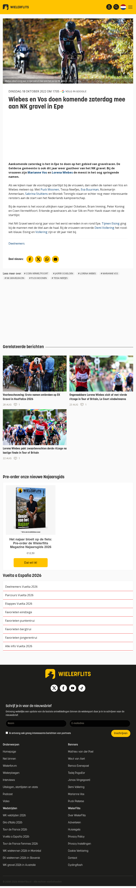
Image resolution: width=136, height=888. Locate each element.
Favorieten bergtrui (18, 629)
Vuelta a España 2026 (16, 836)
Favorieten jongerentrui (21, 638)
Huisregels (74, 829)
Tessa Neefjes (60, 278)
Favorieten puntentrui (20, 621)
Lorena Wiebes (62, 172)
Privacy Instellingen (79, 843)
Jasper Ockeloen (64, 273)
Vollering (41, 232)
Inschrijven (121, 733)
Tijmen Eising (111, 223)
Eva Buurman (90, 189)
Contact (72, 858)
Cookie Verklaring (78, 851)
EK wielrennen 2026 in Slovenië (21, 858)
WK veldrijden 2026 (14, 815)
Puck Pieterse (76, 801)
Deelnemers (16, 243)
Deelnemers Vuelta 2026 (21, 587)
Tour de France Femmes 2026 (20, 843)
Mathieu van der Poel (80, 751)
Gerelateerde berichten (23, 347)
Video (6, 801)
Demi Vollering (104, 228)
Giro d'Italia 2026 (12, 822)
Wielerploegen (11, 773)
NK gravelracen (15, 278)
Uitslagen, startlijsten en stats (20, 787)
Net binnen (9, 759)
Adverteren (74, 822)
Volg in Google (76, 91)
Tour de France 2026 (15, 829)
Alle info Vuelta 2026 (18, 646)
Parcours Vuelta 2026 (19, 595)
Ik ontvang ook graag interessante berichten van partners (40, 733)
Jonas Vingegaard (79, 780)
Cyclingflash (75, 865)
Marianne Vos (37, 172)
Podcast (8, 794)
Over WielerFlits (77, 815)
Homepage (9, 751)
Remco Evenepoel (78, 766)
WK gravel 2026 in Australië (19, 865)
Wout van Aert (76, 759)
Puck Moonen (50, 189)
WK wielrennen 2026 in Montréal (22, 851)
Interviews (9, 780)
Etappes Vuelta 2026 (18, 604)
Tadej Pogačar (76, 773)
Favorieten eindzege (18, 612)
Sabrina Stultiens (36, 194)
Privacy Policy (76, 836)
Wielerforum (10, 766)
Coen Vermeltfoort (37, 273)
